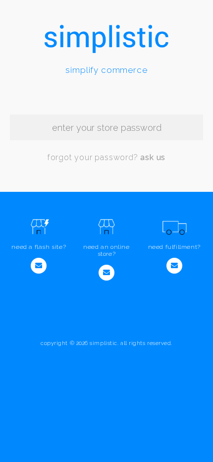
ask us (152, 157)
